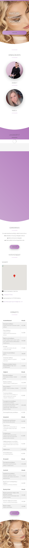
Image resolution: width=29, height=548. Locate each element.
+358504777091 (8, 294)
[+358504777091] (20, 530)
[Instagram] (12, 530)
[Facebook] (7, 530)
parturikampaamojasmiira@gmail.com (13, 301)
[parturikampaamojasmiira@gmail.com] (16, 530)
